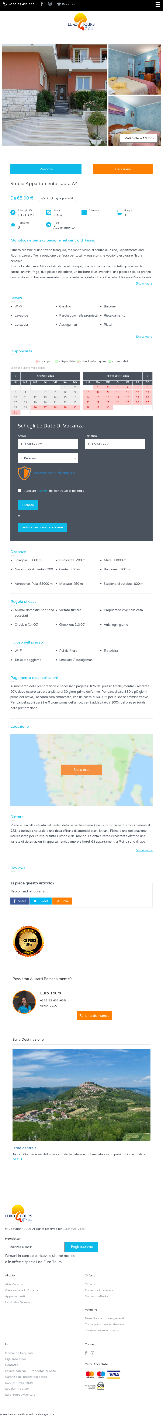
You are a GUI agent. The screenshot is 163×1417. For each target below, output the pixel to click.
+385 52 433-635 (53, 1000)
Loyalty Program (17, 1388)
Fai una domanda (94, 1015)
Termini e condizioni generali (104, 1318)
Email (64, 901)
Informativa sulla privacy (102, 1330)
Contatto (11, 1365)
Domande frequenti (19, 1353)
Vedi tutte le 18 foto (139, 138)
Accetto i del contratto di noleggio (54, 491)
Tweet (43, 901)
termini (43, 491)
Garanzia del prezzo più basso (26, 1377)
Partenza (91, 436)
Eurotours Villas (74, 1229)
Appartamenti (15, 1296)
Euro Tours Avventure (20, 1394)
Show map (81, 769)
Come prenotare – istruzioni (104, 1324)
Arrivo (22, 436)
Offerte (90, 1284)
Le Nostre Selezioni (18, 1302)
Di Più (17, 1159)
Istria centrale (25, 1148)
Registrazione (82, 1247)
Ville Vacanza (14, 1284)
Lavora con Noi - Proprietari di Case (30, 1371)
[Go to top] (151, 1405)
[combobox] (48, 458)
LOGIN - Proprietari (19, 1383)
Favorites (68, 4)
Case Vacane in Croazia (21, 1290)
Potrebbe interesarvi (99, 1290)
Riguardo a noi (15, 1359)
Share (21, 901)
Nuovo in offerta (96, 1296)
